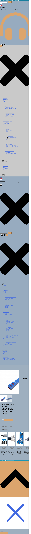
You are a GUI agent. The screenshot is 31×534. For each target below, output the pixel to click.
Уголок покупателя (4, 161)
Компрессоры (7, 117)
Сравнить (3, 174)
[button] (17, 370)
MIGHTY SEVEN (5, 99)
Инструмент (5, 124)
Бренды (3, 284)
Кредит (3, 361)
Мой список (3, 175)
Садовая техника (5, 345)
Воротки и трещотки (9, 130)
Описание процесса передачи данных (9, 170)
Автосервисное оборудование (7, 106)
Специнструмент (5, 338)
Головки (7, 129)
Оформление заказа (6, 353)
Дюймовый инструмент (9, 322)
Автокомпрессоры (7, 307)
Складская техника (6, 123)
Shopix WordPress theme (10, 460)
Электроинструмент (8, 152)
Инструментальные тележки (12, 137)
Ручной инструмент (8, 315)
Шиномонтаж (7, 299)
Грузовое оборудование (8, 300)
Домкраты (6, 115)
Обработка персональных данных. (8, 169)
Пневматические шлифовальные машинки (12, 146)
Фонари (7, 154)
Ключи (7, 131)
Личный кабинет (5, 168)
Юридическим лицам (6, 162)
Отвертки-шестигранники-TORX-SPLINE (12, 132)
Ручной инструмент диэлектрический (12, 330)
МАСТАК (4, 102)
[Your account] (2, 44)
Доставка (3, 160)
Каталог (3, 293)
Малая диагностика (8, 308)
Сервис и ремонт (5, 166)
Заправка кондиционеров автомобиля (10, 108)
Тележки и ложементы (9, 323)
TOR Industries (5, 101)
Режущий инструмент (9, 139)
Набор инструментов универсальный (12, 128)
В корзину (8, 420)
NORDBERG (5, 285)
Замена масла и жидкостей (9, 116)
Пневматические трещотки (10, 337)
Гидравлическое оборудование (9, 113)
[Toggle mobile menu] (1, 46)
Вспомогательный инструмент (9, 151)
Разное (7, 329)
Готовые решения (10, 136)
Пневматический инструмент (9, 144)
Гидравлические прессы (10, 114)
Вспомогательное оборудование (10, 107)
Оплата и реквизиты (6, 352)
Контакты (3, 360)
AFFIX (4, 100)
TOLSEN (4, 292)
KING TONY (5, 98)
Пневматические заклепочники (11, 145)
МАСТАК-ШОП (2, 7)
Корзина (4, 167)
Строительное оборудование (7, 121)
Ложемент (9, 138)
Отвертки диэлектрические (12, 143)
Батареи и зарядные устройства (11, 153)
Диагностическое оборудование (9, 109)
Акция (4, 159)
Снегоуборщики (7, 346)
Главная (3, 94)
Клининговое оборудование (7, 344)
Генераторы (6, 122)
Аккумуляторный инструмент (9, 314)
